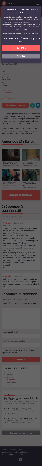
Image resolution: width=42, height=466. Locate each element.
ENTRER (21, 48)
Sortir (21, 56)
